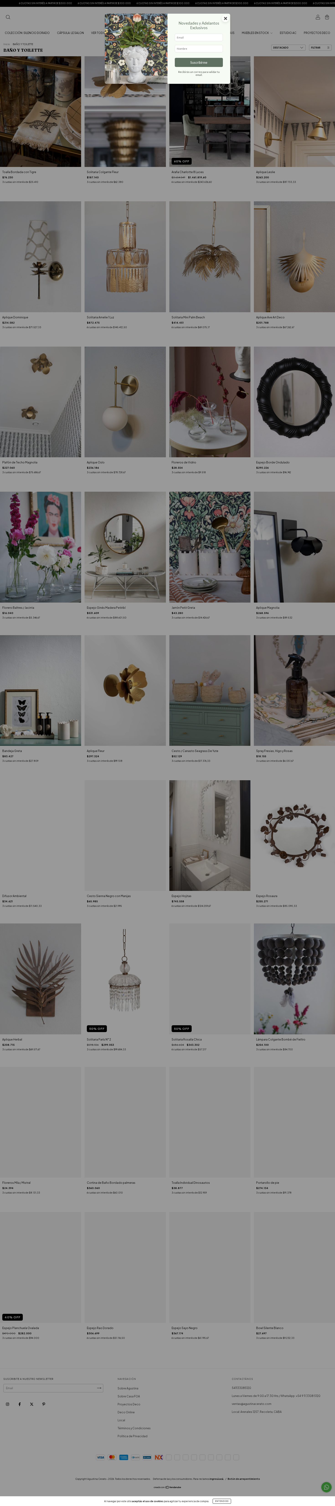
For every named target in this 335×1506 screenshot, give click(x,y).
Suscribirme (198, 62)
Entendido (222, 1501)
